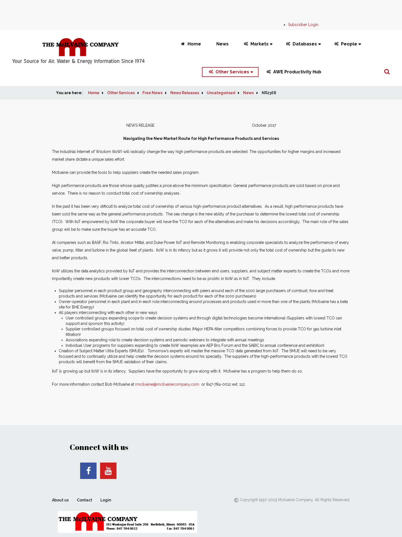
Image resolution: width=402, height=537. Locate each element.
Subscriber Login (303, 24)
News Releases (184, 93)
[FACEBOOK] (88, 471)
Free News (152, 93)
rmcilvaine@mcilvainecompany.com (167, 384)
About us (60, 500)
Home (194, 44)
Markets (259, 44)
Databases (305, 44)
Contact (84, 500)
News (222, 44)
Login (105, 500)
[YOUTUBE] (108, 471)
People (349, 44)
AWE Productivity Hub (297, 71)
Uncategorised (221, 93)
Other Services (232, 71)
